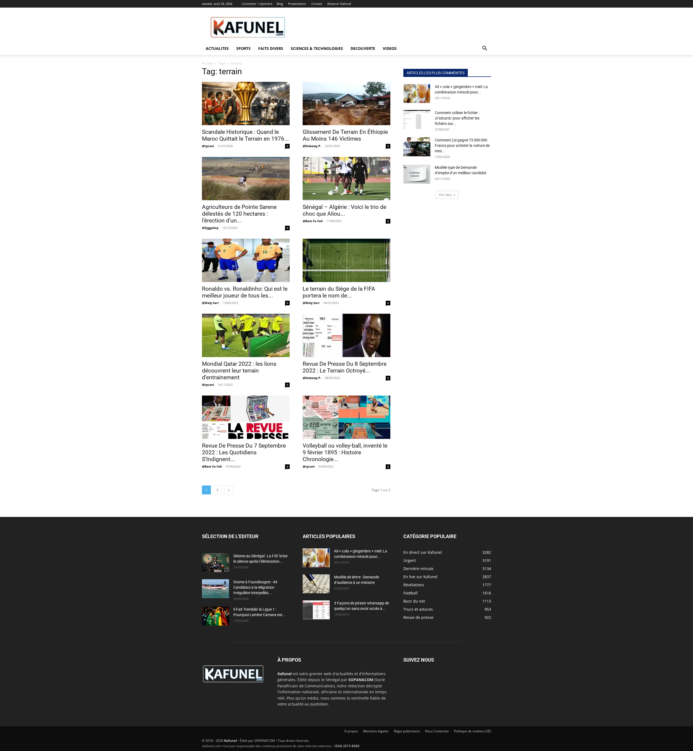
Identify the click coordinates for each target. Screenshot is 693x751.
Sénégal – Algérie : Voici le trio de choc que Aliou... (344, 210)
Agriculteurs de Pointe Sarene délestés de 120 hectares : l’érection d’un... (239, 214)
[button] (484, 48)
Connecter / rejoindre (257, 4)
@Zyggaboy (210, 228)
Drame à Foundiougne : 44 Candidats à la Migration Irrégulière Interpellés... (255, 587)
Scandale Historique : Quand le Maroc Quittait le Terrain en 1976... (245, 135)
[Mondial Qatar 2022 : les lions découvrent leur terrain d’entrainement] (246, 335)
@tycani (208, 146)
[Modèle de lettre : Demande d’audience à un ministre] (316, 583)
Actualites (217, 48)
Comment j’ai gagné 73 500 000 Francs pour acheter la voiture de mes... (462, 145)
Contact (316, 4)
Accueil (207, 63)
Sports (243, 48)
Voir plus (445, 194)
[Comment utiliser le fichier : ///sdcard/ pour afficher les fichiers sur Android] (416, 119)
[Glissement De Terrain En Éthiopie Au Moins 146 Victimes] (346, 103)
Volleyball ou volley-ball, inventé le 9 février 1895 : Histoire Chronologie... (345, 452)
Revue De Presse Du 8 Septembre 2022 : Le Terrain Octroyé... (345, 367)
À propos (351, 731)
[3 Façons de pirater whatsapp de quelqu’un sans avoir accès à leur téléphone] (316, 609)
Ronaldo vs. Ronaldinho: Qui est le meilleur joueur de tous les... (244, 292)
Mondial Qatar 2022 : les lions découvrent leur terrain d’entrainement (239, 371)
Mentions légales (376, 731)
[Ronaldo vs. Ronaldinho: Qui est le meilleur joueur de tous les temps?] (246, 260)
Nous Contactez (437, 731)
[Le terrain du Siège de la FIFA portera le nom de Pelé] (346, 260)
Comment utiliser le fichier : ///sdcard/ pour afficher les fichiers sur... (457, 118)
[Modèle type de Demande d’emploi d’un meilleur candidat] (416, 174)
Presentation (297, 4)
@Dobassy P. (312, 146)
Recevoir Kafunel (339, 4)
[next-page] (228, 489)
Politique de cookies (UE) (472, 731)
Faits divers (270, 48)
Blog (280, 4)
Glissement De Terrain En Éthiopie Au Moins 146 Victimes (345, 135)
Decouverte (363, 48)
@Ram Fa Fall (312, 221)
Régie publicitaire (407, 731)
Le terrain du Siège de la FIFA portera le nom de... (339, 292)
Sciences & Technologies (317, 48)
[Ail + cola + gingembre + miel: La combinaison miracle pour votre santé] (416, 93)
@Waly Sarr (210, 303)
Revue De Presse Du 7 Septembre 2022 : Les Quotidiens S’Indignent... (244, 452)
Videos (390, 48)
